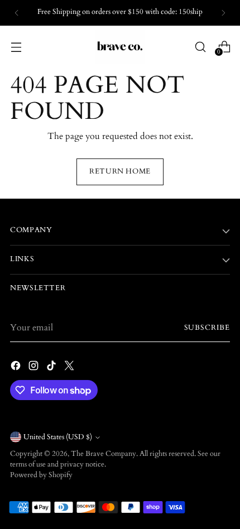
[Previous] (16, 13)
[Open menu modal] (15, 46)
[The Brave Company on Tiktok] (52, 367)
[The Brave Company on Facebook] (16, 367)
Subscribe (207, 328)
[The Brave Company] (120, 47)
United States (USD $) (57, 437)
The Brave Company (103, 454)
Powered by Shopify (41, 475)
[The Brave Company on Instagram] (34, 367)
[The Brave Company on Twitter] (70, 367)
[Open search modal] (200, 46)
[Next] (223, 13)
